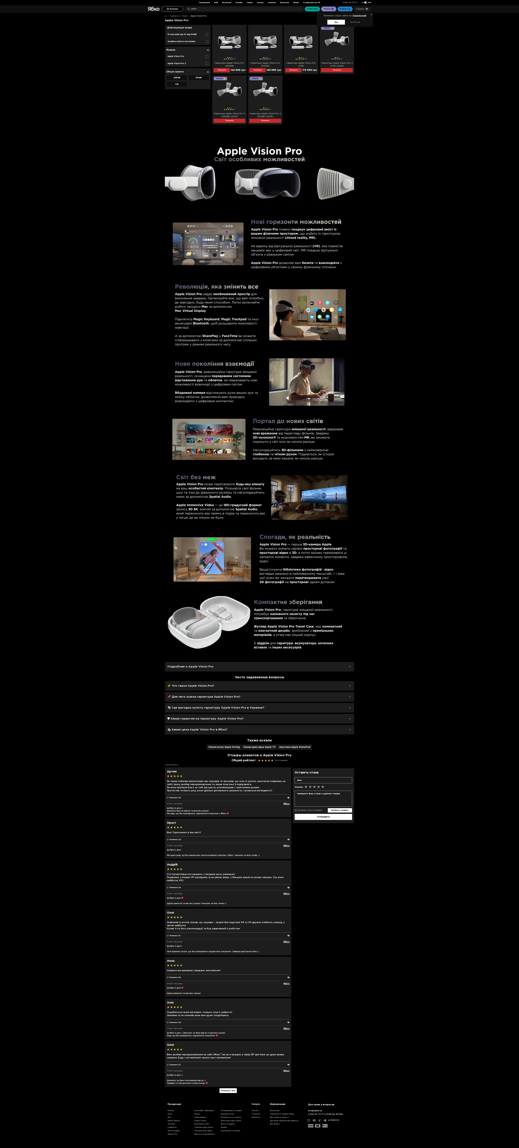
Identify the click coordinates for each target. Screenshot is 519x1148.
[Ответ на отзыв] (288, 798)
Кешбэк (239, 2)
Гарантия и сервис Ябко (282, 1114)
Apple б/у (172, 1134)
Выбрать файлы (339, 810)
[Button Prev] (215, 42)
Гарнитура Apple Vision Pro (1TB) (301, 64)
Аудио (224, 1127)
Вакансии (284, 2)
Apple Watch (174, 1121)
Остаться (355, 22)
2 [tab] (229, 57)
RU (369, 2)
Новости (256, 1117)
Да (336, 22)
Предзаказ (222, 70)
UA (362, 2)
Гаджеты (172, 1127)
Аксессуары (174, 1131)
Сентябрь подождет (204, 1110)
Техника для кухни (203, 1127)
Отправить (323, 817)
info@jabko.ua (315, 1111)
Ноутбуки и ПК (201, 1124)
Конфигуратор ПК (311, 2)
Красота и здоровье (204, 1134)
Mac (169, 1117)
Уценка (260, 2)
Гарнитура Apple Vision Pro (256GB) (229, 64)
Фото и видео (228, 1124)
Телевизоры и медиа (231, 1110)
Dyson (197, 1114)
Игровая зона (227, 1114)
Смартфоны (200, 1117)
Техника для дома (203, 1131)
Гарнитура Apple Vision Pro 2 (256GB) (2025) (229, 115)
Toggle (366, 2)
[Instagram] (308, 1120)
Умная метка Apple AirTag (224, 747)
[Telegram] (325, 1120)
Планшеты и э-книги (231, 1117)
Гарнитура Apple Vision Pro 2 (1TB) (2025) (337, 64)
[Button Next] (243, 42)
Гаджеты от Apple (179, 16)
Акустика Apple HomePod (294, 747)
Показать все (228, 1090)
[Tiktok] (319, 1120)
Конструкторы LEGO (231, 1121)
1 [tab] (227, 57)
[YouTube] (314, 1120)
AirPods (171, 1124)
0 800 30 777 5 (350, 2)
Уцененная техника (230, 1131)
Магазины (226, 2)
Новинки (272, 2)
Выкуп (296, 2)
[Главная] (166, 16)
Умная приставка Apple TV (259, 747)
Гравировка (204, 2)
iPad (170, 1114)
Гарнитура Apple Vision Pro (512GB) (265, 64)
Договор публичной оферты (284, 1121)
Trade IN (256, 1114)
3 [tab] (231, 57)
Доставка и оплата (279, 1117)
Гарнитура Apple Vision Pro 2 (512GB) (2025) (265, 115)
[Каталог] (172, 9)
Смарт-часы (200, 1121)
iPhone (171, 1110)
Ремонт (255, 1110)
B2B (216, 2)
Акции (250, 2)
